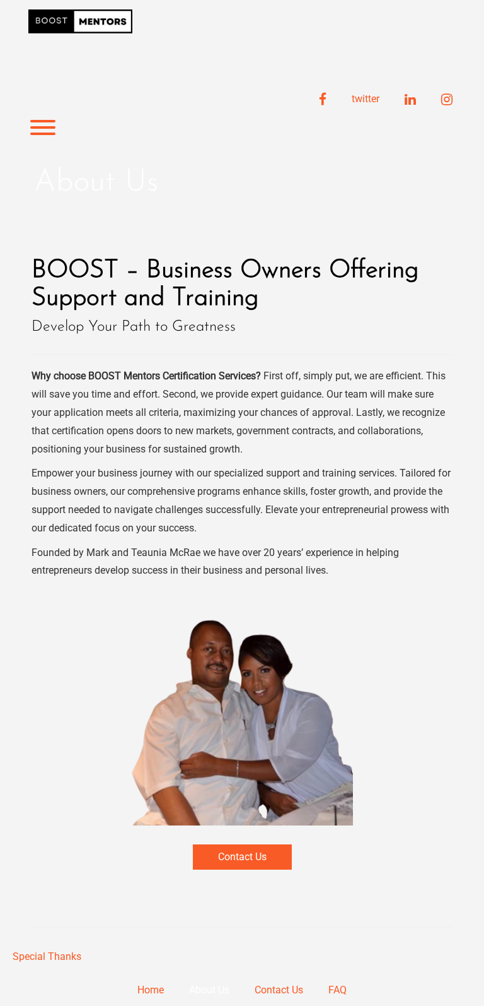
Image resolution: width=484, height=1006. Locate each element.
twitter (365, 99)
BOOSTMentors (113, 63)
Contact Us (242, 857)
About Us (209, 990)
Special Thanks (47, 956)
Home (150, 990)
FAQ (337, 990)
